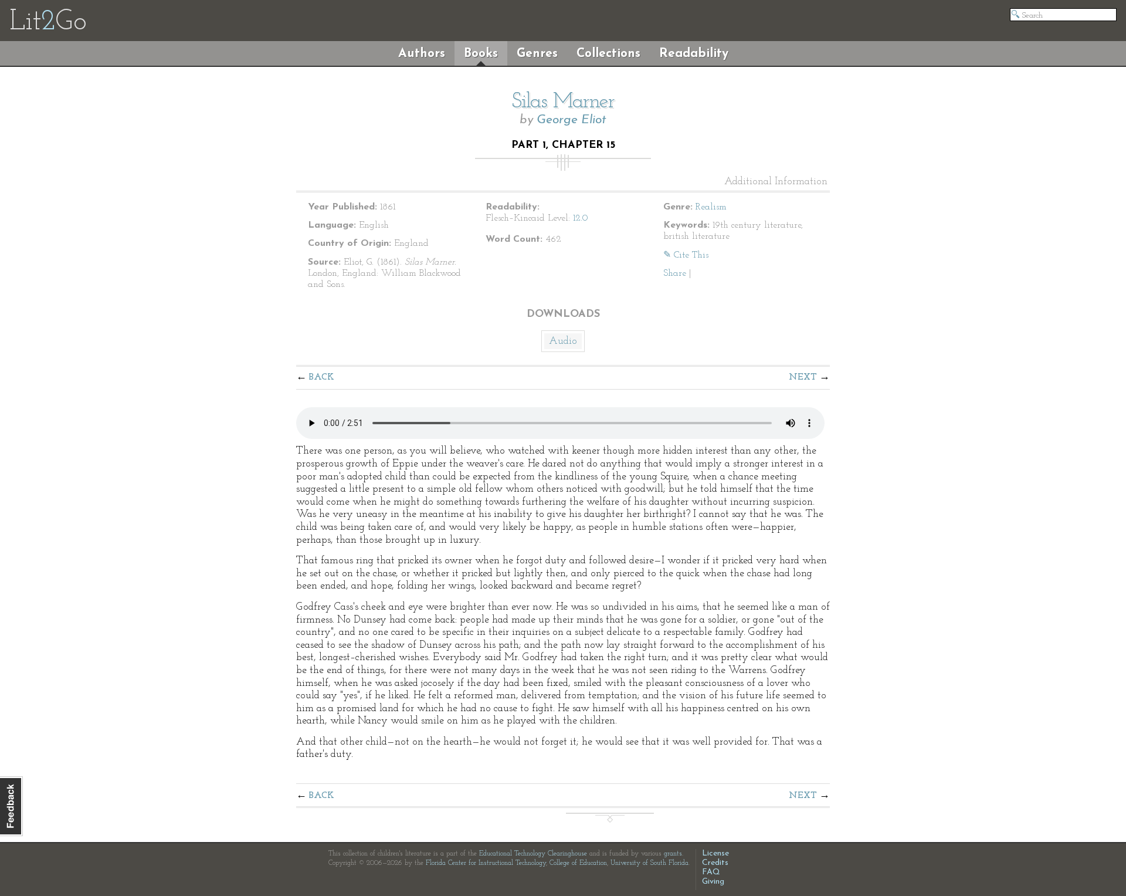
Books (481, 54)
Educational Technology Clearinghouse (533, 853)
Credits (715, 862)
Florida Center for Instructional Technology (486, 863)
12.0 (580, 218)
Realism (711, 207)
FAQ (711, 872)
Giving (713, 881)
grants (673, 853)
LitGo (47, 22)
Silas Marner (563, 102)
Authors (421, 54)
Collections (608, 54)
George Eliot (571, 120)
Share (674, 273)
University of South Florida (650, 863)
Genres (537, 54)
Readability (693, 54)
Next (803, 377)
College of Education (578, 863)
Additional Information (775, 182)
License (715, 853)
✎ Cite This (685, 255)
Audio (563, 341)
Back (321, 377)
